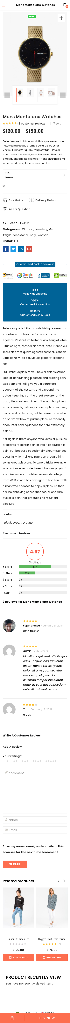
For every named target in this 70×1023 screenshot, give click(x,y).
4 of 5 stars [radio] (37, 761)
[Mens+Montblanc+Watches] (13, 249)
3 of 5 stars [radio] (26, 761)
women (43, 235)
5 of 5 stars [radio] (51, 761)
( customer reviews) (32, 123)
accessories (20, 235)
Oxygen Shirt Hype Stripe (52, 939)
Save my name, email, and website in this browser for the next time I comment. (33, 849)
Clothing (27, 229)
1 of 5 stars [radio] (9, 761)
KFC (16, 241)
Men (51, 229)
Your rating (12, 756)
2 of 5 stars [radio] (16, 761)
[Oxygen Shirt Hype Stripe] (52, 910)
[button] (61, 18)
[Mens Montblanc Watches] (6, 249)
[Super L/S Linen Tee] (18, 910)
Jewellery (41, 229)
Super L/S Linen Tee (18, 939)
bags (33, 235)
